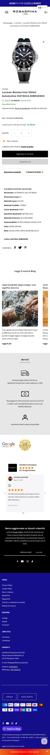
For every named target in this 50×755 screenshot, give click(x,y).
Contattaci (6, 640)
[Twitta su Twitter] (20, 248)
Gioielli (4, 621)
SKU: (4, 118)
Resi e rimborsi (7, 592)
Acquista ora (25, 161)
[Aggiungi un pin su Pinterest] (25, 248)
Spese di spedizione (22, 108)
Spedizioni (6, 595)
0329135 (17, 669)
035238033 (13, 666)
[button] (42, 7)
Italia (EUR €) (27, 697)
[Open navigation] (7, 12)
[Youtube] (22, 561)
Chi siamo (5, 637)
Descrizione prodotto (12, 172)
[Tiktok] (32, 561)
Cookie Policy (7, 588)
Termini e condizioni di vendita (13, 602)
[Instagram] (28, 561)
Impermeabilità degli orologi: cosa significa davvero (19, 286)
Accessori (5, 625)
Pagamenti (6, 599)
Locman (17, 23)
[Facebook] (17, 561)
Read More (13, 505)
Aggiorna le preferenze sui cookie (13, 746)
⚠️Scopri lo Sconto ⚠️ (34, 172)
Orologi (4, 618)
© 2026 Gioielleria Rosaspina (11, 735)
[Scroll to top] (44, 748)
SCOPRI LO (32, 3)
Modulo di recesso (9, 606)
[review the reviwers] (9, 486)
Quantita (5, 133)
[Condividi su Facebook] (15, 248)
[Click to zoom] (44, 42)
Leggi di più (6, 343)
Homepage (8, 23)
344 (12, 669)
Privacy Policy (18, 532)
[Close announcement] (47, 751)
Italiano (9, 697)
